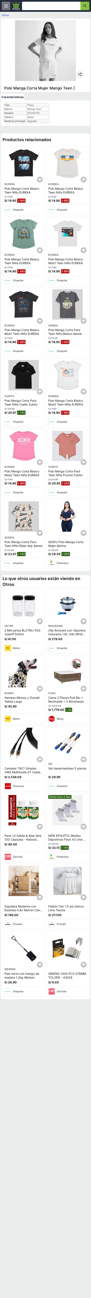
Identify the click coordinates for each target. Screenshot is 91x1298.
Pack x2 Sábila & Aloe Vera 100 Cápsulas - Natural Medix (22, 839)
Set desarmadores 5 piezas (67, 768)
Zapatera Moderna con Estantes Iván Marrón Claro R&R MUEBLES (23, 910)
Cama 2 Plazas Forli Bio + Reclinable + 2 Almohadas (66, 699)
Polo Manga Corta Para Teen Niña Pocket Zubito (65, 473)
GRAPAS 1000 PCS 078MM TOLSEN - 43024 (67, 975)
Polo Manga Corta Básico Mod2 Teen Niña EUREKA (65, 402)
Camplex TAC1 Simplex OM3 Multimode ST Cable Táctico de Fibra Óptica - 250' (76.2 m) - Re (22, 774)
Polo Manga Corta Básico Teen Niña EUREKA (65, 190)
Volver (5, 15)
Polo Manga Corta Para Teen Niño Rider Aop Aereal (23, 544)
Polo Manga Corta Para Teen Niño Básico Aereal (65, 331)
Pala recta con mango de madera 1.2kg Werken (21, 975)
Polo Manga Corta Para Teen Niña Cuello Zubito (20, 402)
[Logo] (16, 6)
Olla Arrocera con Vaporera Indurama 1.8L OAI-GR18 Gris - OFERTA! (66, 634)
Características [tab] (12, 97)
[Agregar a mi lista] (40, 180)
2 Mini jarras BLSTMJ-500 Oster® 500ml (22, 632)
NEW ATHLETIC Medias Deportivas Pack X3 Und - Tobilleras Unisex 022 (66, 839)
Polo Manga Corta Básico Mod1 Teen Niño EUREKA (65, 261)
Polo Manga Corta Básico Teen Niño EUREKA (21, 190)
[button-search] (84, 6)
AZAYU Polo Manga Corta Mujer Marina (65, 544)
